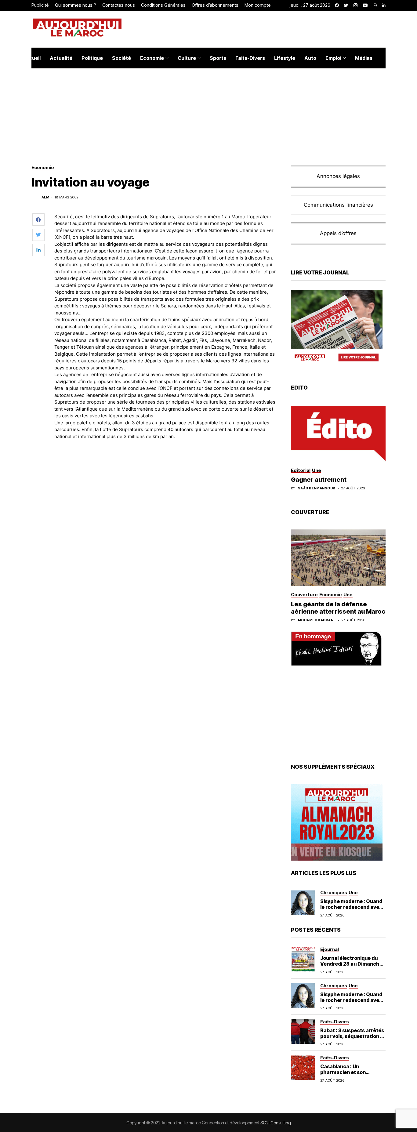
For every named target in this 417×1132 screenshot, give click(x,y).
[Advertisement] (165, 461)
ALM (45, 197)
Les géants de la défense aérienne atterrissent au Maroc (338, 607)
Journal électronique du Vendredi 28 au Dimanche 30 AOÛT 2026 (351, 964)
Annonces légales (338, 176)
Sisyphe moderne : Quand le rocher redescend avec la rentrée (351, 907)
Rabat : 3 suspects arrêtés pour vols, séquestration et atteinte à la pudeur (352, 1036)
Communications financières (338, 205)
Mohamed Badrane (317, 620)
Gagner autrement (318, 479)
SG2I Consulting (275, 1122)
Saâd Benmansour (316, 488)
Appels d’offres (338, 233)
